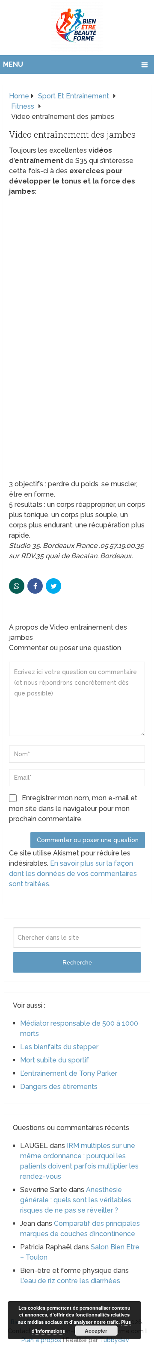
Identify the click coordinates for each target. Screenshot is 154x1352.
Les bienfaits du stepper (59, 1047)
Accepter (96, 1330)
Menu (13, 64)
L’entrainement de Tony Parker (68, 1073)
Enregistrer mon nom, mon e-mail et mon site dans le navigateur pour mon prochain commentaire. (73, 808)
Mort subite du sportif (54, 1060)
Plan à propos (41, 1340)
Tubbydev (114, 1340)
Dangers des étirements (59, 1087)
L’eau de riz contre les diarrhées (70, 1281)
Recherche (77, 962)
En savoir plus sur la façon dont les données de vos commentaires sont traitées (73, 873)
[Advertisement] (77, 399)
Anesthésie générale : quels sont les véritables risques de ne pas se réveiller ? (75, 1200)
